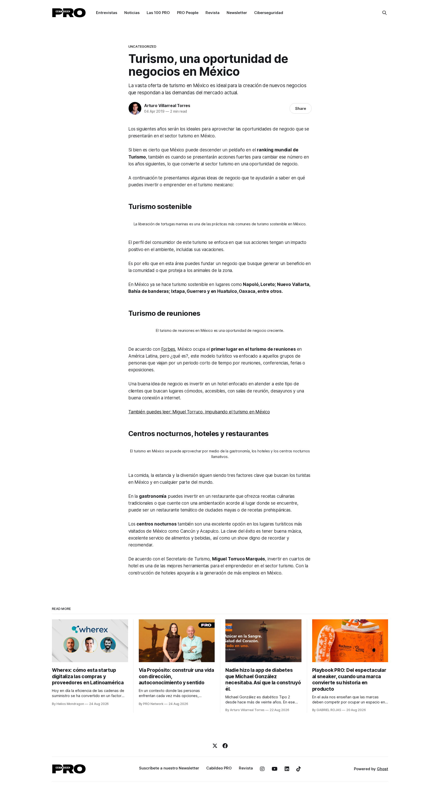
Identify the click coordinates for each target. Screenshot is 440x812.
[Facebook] (225, 745)
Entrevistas (106, 12)
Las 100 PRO (158, 12)
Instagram (262, 769)
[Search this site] (384, 13)
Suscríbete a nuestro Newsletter (169, 768)
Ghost (382, 768)
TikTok (298, 769)
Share (300, 108)
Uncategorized (142, 46)
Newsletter (237, 12)
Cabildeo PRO (219, 768)
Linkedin (287, 769)
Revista (212, 12)
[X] (214, 745)
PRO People (187, 12)
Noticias (132, 12)
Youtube (275, 769)
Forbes (168, 349)
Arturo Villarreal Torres (167, 105)
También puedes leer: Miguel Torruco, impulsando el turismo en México (199, 411)
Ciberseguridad (268, 12)
